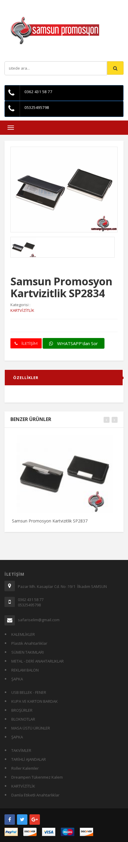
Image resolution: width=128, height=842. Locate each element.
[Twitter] (22, 819)
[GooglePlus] (34, 819)
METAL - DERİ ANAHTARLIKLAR (37, 661)
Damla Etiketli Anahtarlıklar (35, 795)
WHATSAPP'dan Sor (77, 343)
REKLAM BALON (25, 670)
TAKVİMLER (21, 750)
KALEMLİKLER (23, 634)
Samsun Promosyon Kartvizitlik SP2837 (50, 521)
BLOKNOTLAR (23, 719)
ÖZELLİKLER (25, 377)
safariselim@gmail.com (39, 619)
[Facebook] (9, 819)
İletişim (67, 4)
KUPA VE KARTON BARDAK (34, 701)
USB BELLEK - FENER (28, 692)
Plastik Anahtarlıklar (29, 643)
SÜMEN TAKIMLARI (27, 652)
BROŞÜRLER (21, 710)
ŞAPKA (17, 679)
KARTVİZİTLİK (23, 786)
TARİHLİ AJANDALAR (28, 759)
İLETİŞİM (29, 343)
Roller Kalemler (25, 768)
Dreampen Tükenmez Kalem (37, 777)
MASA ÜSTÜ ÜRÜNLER (30, 728)
